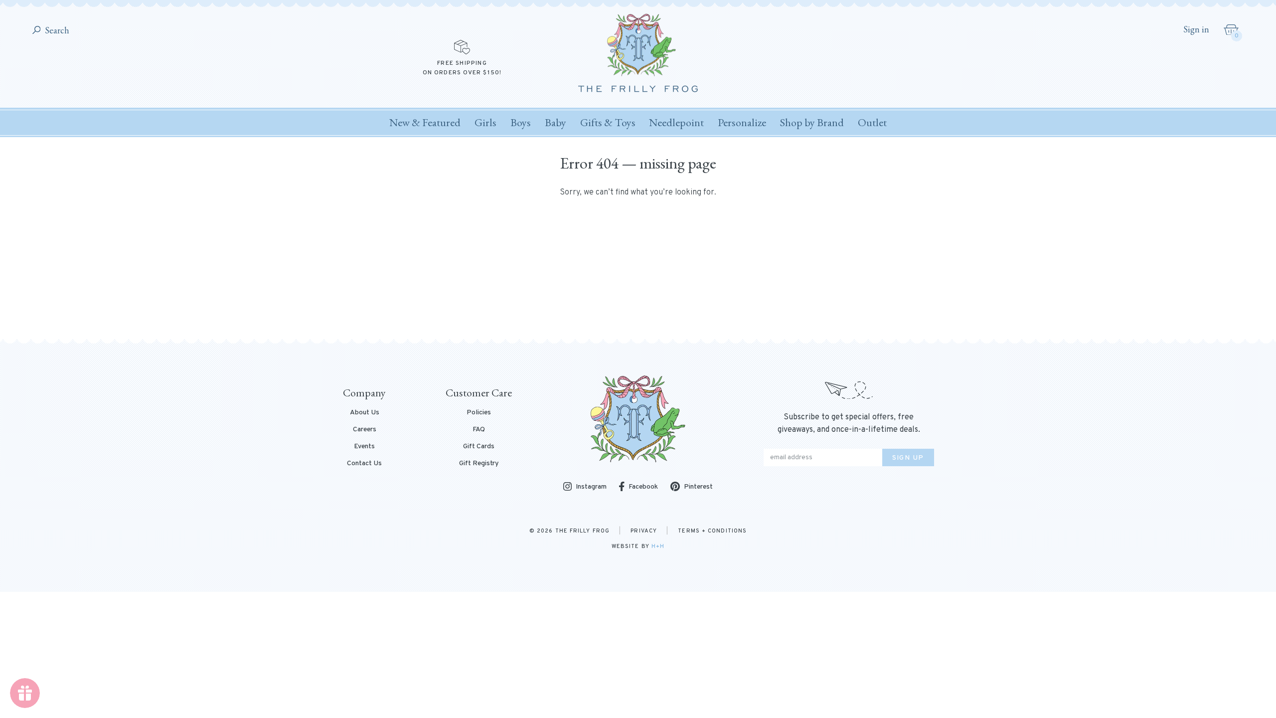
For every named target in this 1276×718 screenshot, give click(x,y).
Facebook (643, 487)
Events (364, 446)
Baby (555, 122)
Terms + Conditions (712, 531)
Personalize (742, 122)
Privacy (644, 531)
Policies (479, 412)
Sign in (1196, 29)
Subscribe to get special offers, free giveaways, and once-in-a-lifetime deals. (849, 423)
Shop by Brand (812, 122)
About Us (364, 412)
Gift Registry (479, 463)
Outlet (872, 122)
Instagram (591, 487)
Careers (364, 429)
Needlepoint (676, 122)
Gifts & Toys (608, 122)
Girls (485, 122)
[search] (36, 30)
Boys (520, 122)
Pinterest (698, 487)
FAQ (479, 429)
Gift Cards (478, 446)
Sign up (908, 458)
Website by (638, 546)
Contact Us (364, 463)
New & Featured (425, 122)
